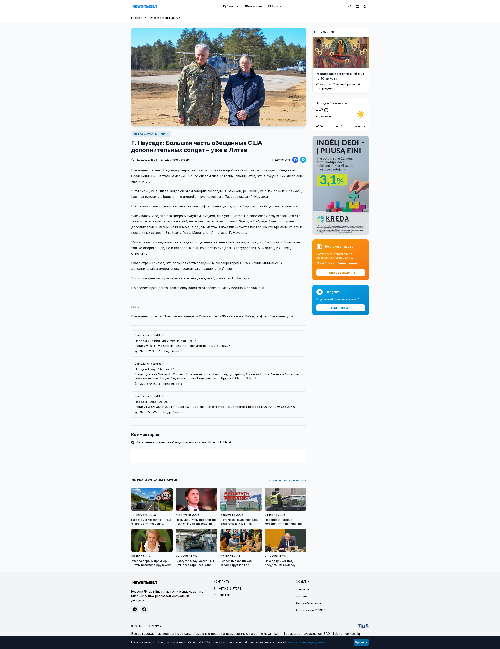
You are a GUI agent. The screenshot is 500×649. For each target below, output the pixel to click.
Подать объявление (340, 272)
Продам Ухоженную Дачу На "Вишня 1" (165, 341)
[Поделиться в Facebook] (295, 160)
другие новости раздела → (287, 480)
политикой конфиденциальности (309, 642)
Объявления (254, 6)
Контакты (302, 589)
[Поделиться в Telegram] (303, 160)
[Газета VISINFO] (357, 6)
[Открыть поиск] (349, 6)
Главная (136, 17)
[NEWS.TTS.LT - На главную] (145, 6)
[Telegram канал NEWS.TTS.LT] (134, 609)
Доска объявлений (309, 603)
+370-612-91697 (149, 351)
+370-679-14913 (149, 383)
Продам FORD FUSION (151, 402)
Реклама (301, 596)
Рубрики (229, 6)
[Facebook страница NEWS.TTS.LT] (144, 609)
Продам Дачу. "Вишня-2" (154, 369)
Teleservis (154, 625)
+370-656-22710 (149, 412)
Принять (361, 642)
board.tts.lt (157, 335)
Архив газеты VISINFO (311, 610)
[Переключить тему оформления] (365, 6)
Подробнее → (172, 351)
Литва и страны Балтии (164, 17)
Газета (277, 6)
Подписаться (340, 307)
